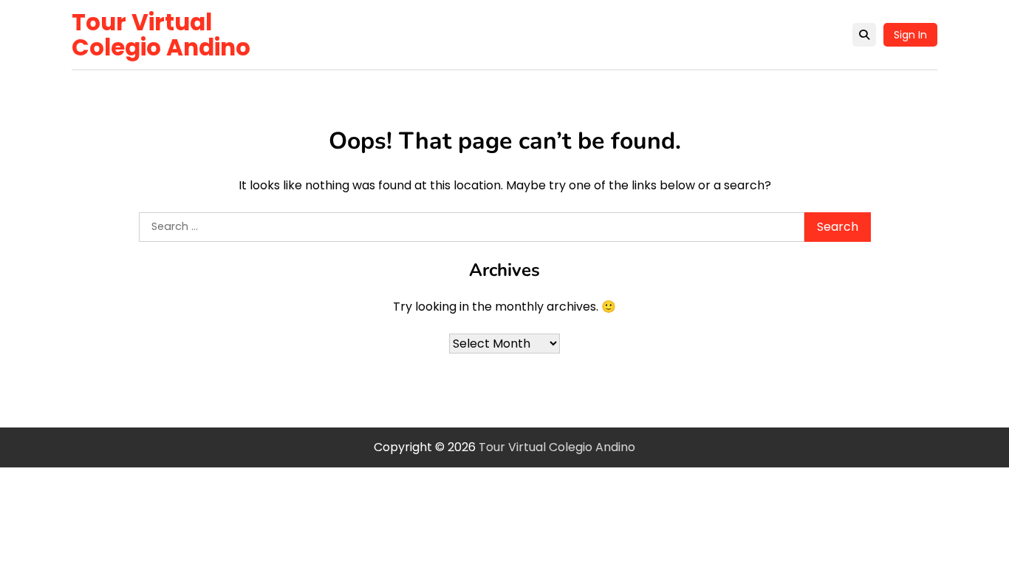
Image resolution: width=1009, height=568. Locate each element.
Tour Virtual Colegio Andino (161, 35)
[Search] (864, 35)
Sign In (910, 34)
